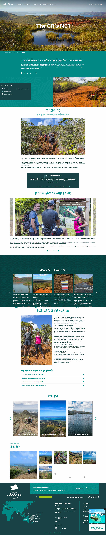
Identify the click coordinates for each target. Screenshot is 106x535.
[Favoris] (98, 4)
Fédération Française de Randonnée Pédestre (67, 64)
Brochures (85, 506)
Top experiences (86, 509)
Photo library (86, 518)
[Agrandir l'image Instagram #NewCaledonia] (23, 465)
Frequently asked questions (89, 511)
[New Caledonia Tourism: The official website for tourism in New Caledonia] (8, 4)
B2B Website (85, 520)
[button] (92, 4)
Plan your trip (86, 508)
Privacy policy (53, 532)
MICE (84, 522)
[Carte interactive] (96, 4)
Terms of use (47, 532)
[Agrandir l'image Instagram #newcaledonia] (60, 457)
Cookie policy (59, 532)
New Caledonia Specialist (88, 523)
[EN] (101, 4)
